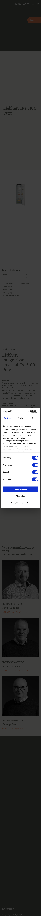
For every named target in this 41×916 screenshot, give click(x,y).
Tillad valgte (20, 496)
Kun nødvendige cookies (20, 503)
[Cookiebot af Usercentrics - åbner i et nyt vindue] (28, 411)
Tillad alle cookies (20, 489)
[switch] (35, 465)
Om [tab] (33, 418)
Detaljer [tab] (20, 418)
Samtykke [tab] (7, 418)
